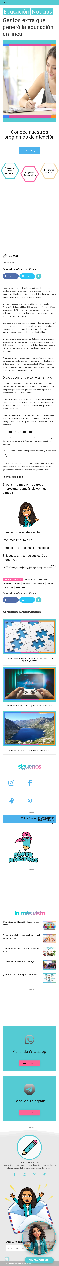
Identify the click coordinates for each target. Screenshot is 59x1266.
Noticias (42, 11)
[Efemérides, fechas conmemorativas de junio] (49, 952)
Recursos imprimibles (17, 540)
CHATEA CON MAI (39, 1260)
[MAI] (5, 256)
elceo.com (18, 476)
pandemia (8, 587)
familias (26, 583)
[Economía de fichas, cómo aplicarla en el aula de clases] (49, 938)
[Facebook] (29, 783)
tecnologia (20, 587)
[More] (39, 276)
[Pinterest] (29, 801)
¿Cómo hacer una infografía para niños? (21, 975)
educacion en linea (12, 583)
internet (50, 583)
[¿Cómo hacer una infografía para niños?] (49, 978)
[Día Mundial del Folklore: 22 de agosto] (49, 965)
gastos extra (38, 583)
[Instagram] (11, 783)
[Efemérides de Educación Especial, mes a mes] (49, 925)
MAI (15, 256)
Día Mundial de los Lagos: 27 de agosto (29, 750)
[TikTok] (11, 801)
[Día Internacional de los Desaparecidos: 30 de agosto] (29, 636)
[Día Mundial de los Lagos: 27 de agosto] (29, 728)
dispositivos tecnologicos (36, 579)
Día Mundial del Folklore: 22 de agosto (20, 961)
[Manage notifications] (7, 1259)
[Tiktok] (44, 1174)
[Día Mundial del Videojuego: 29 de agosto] (29, 684)
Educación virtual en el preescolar (26, 548)
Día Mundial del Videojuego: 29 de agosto (30, 705)
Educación (16, 11)
